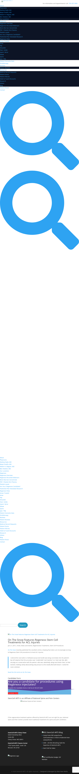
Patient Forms (4, 74)
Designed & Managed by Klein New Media (54, 771)
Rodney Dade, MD (5, 10)
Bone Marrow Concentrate (8, 28)
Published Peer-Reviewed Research (11, 37)
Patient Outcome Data (7, 61)
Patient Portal (4, 88)
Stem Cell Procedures (57, 646)
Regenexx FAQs (5, 39)
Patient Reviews (5, 68)
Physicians (3, 8)
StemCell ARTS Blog (55, 732)
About (2, 6)
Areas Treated (4, 41)
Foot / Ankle (4, 50)
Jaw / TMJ (3, 59)
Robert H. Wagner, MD (7, 15)
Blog (1, 85)
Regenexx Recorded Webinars (9, 26)
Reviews (2, 65)
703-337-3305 (73, 3)
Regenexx (3, 21)
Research (3, 81)
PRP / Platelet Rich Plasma (8, 30)
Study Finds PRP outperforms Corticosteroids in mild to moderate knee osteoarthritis (56, 737)
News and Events (26, 646)
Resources (3, 70)
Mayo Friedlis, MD (5, 12)
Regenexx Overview (6, 23)
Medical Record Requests (8, 72)
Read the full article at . (19, 672)
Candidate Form (13, 693)
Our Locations (4, 19)
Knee (1, 43)
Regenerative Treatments (41, 646)
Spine (2, 57)
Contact (2, 90)
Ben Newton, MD (5, 17)
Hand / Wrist (4, 52)
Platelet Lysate (4, 32)
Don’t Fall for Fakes (49, 748)
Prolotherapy (4, 63)
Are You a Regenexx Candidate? (10, 34)
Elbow (2, 54)
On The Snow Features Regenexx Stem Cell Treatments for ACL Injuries (33, 641)
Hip (1, 46)
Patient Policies (5, 77)
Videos (2, 83)
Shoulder (3, 48)
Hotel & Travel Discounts (8, 79)
